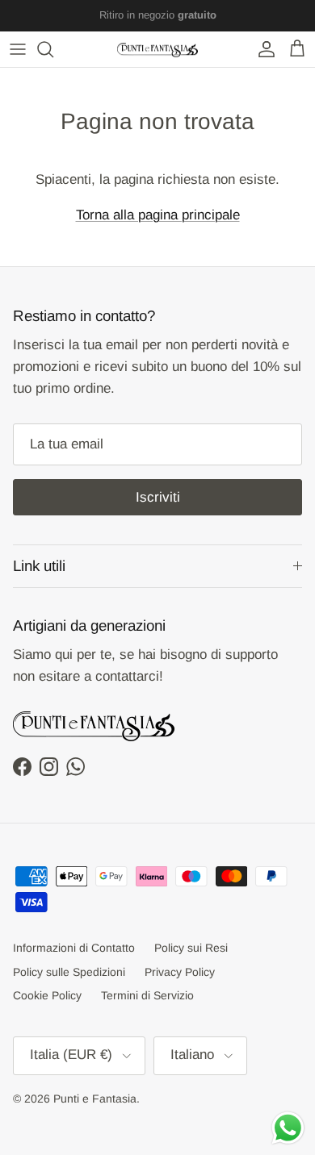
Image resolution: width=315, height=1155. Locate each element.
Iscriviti (158, 497)
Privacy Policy (180, 971)
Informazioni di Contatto (74, 947)
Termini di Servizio (147, 995)
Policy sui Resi (191, 947)
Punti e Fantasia (94, 1098)
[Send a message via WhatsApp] (288, 1128)
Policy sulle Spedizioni (69, 971)
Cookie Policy (47, 995)
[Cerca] (53, 49)
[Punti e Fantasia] (157, 49)
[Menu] (18, 49)
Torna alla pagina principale (158, 215)
